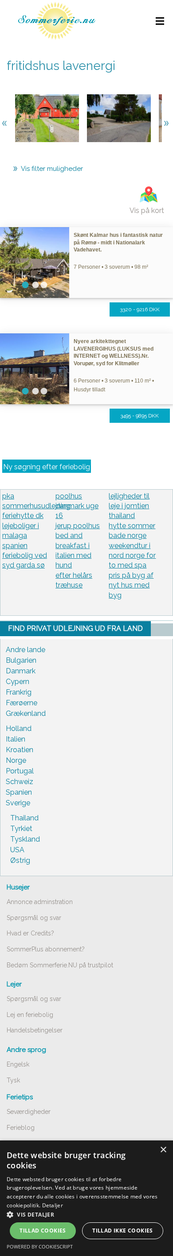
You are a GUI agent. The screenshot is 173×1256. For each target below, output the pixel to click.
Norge (16, 760)
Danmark (20, 671)
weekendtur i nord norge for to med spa (132, 555)
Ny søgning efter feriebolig (46, 467)
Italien (15, 739)
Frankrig (18, 692)
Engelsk (18, 1064)
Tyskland (25, 839)
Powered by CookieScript (40, 1246)
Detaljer (52, 1205)
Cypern (17, 681)
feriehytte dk (22, 515)
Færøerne (21, 703)
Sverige (18, 803)
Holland (18, 728)
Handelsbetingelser (35, 1030)
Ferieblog (21, 1127)
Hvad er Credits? (30, 933)
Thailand (24, 818)
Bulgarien (21, 660)
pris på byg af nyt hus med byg (131, 585)
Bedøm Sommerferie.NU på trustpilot (60, 965)
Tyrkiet (21, 828)
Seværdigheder (29, 1111)
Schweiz (19, 781)
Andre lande (25, 649)
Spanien (19, 792)
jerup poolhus (77, 526)
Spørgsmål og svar (34, 917)
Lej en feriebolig (30, 1014)
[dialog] (86, 1198)
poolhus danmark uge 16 (76, 506)
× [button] (163, 1150)
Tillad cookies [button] (43, 1230)
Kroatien (19, 750)
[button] (86, 1214)
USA (17, 850)
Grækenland (26, 713)
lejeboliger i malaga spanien (20, 536)
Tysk (13, 1080)
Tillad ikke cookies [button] (122, 1230)
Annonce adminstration (40, 901)
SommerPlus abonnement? (46, 949)
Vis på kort (147, 210)
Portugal (20, 771)
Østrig (20, 860)
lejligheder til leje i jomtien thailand (129, 506)
